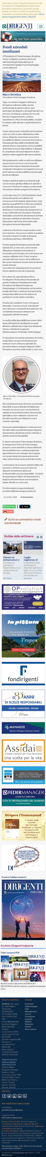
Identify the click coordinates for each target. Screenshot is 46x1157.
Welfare (28, 1022)
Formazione (27, 497)
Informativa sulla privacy (12, 1118)
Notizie (28, 1027)
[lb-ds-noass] (23, 36)
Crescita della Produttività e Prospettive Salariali (10, 561)
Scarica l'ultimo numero (14, 877)
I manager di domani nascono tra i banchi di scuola (32, 561)
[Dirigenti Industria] (18, 27)
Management (31, 1011)
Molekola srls (7, 1155)
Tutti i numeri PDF (10, 952)
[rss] (24, 1096)
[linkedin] (19, 1096)
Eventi (5, 578)
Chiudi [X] (32, 17)
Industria (28, 1019)
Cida (27, 1009)
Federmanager (31, 1006)
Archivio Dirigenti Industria (17, 945)
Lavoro (28, 1014)
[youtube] (14, 1096)
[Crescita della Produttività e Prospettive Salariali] (12, 547)
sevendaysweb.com (20, 1153)
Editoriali (27, 578)
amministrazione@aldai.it (12, 1110)
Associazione (30, 1029)
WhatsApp (10, 506)
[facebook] (4, 1096)
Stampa (10, 511)
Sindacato (29, 1024)
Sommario (29, 1004)
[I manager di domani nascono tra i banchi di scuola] (33, 549)
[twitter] (9, 1096)
